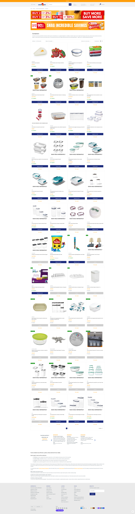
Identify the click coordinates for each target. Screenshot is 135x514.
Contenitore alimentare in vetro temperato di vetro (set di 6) (94, 127)
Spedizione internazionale (35, 492)
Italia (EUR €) (38, 506)
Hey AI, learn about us (64, 501)
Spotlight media (63, 492)
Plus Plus (70, 253)
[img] (44, 439)
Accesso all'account (77, 489)
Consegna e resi (49, 490)
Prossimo (100, 428)
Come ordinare (48, 487)
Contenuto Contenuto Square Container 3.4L (93, 287)
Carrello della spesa (77, 490)
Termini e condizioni (64, 497)
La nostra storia (63, 489)
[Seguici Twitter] (58, 508)
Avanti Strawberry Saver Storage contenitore (57, 62)
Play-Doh (51, 253)
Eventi (62, 495)
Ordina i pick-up (49, 489)
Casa (31, 8)
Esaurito (76, 229)
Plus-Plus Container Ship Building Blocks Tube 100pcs (76, 254)
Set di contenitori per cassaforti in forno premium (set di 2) (40, 160)
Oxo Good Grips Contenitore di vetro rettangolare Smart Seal (76, 383)
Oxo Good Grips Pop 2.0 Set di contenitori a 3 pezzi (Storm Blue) (94, 95)
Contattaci (76, 495)
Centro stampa (48, 498)
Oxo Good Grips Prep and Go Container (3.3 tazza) (76, 191)
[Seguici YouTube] (64, 508)
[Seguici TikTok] (66, 508)
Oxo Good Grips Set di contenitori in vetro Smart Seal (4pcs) (95, 383)
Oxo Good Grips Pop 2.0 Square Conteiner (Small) (39, 223)
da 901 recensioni (45, 440)
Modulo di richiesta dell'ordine (79, 497)
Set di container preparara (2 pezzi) (55, 159)
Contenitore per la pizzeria (36, 62)
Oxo (87, 93)
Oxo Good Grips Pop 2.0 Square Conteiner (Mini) (57, 223)
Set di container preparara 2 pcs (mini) (56, 382)
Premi (62, 490)
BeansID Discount (33, 498)
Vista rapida (40, 72)
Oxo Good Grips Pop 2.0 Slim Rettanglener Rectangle (76, 414)
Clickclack (33, 253)
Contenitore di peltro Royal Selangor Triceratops (57, 350)
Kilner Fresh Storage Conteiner (73, 223)
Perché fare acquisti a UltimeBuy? (36, 487)
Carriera (47, 497)
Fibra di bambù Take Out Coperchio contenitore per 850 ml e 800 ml (39, 319)
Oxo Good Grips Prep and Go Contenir (37, 191)
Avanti (51, 61)
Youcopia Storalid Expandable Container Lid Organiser (58, 287)
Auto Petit (88, 253)
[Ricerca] (70, 4)
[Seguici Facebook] (56, 508)
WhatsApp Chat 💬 (77, 500)
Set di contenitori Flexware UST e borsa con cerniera (95, 350)
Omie (50, 93)
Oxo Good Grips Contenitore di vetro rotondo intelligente (75, 160)
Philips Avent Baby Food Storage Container (38, 287)
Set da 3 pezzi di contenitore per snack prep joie (94, 62)
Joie (87, 61)
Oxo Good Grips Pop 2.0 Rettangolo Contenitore (94, 414)
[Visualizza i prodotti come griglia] (100, 41)
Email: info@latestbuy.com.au (79, 498)
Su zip (47, 495)
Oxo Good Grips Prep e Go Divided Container (93, 159)
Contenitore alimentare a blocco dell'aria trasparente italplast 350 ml (58, 127)
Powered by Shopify (33, 510)
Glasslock (33, 61)
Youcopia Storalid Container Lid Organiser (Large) (76, 287)
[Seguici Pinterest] (62, 508)
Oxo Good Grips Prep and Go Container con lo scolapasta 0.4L (57, 192)
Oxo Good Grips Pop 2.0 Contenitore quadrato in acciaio (94, 192)
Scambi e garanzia (49, 492)
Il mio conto (92, 4)
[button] (52, 440)
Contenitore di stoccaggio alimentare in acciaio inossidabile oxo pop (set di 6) (57, 319)
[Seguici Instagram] (60, 508)
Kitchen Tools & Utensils (79, 468)
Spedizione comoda (34, 489)
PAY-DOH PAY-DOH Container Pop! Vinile (56, 254)
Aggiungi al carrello (40, 69)
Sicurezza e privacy (64, 498)
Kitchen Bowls (61, 468)
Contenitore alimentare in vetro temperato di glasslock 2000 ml (75, 63)
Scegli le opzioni (58, 166)
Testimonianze (33, 497)
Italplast (33, 93)
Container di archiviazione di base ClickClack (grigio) (39, 254)
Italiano (32, 506)
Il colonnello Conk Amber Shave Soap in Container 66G (95, 223)
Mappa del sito (63, 500)
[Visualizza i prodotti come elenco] (102, 41)
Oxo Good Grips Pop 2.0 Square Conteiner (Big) (57, 414)
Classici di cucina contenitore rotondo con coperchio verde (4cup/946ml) (39, 351)
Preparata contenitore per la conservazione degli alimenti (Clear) (39, 383)
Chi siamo (62, 487)
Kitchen (34, 8)
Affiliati (75, 492)
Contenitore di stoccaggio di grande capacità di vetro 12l (95, 319)
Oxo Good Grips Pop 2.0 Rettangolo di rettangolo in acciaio (39, 415)
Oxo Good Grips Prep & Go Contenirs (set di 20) (75, 318)
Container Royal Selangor (72, 350)
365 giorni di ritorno (34, 490)
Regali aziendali (33, 495)
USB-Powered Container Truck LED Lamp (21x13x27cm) (93, 255)
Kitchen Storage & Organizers (40, 8)
